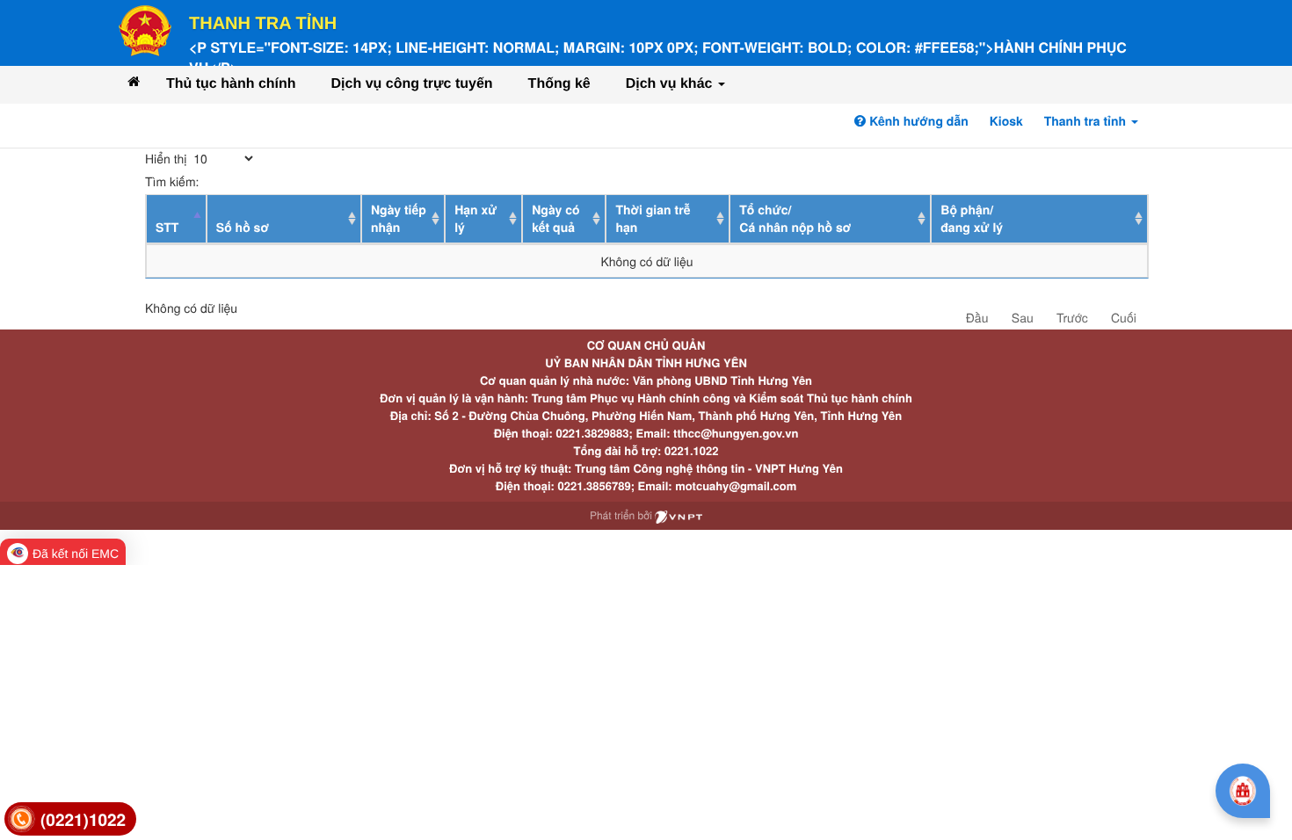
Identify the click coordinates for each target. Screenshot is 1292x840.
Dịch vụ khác (671, 83)
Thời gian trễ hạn (652, 218)
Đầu (977, 317)
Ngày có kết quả (555, 218)
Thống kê (559, 83)
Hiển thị (167, 158)
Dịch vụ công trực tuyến (412, 83)
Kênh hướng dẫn (917, 121)
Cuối (1123, 317)
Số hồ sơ (242, 227)
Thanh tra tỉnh (263, 23)
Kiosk (1006, 121)
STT (167, 227)
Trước (1072, 317)
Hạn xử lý (475, 218)
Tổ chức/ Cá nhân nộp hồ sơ (795, 218)
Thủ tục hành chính (231, 83)
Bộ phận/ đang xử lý (971, 218)
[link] (70, 819)
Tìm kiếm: (172, 181)
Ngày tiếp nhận (398, 218)
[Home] (134, 81)
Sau (1023, 317)
